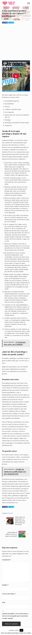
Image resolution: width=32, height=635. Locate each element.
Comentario (6, 560)
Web (3, 602)
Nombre (5, 585)
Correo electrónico (9, 594)
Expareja (10, 513)
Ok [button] (21, 630)
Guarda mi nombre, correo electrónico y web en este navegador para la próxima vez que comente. (15, 616)
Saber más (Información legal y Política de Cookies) (16, 633)
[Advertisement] (16, 42)
